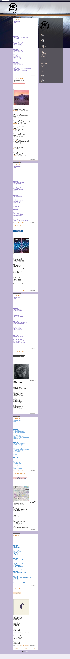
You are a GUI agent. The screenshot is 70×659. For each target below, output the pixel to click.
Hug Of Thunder (15, 110)
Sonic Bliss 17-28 (16, 418)
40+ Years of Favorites (15, 14)
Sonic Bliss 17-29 (16, 295)
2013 (41, 79)
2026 (41, 34)
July (42, 52)
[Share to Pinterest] (34, 159)
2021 (41, 40)
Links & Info (30, 14)
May (42, 69)
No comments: (27, 290)
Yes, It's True (14, 142)
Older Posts (36, 648)
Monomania (14, 153)
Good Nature (14, 155)
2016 (41, 75)
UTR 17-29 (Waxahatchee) (18, 351)
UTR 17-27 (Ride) (16, 588)
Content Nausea (15, 148)
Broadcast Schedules (24, 14)
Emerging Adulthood (15, 134)
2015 (41, 76)
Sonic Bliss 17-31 (16, 19)
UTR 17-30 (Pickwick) (17, 225)
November (43, 47)
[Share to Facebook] (33, 159)
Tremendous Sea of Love (16, 140)
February (43, 72)
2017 (41, 45)
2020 (41, 41)
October (43, 48)
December (43, 46)
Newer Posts (15, 648)
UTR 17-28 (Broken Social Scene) (19, 473)
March (43, 71)
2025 (41, 35)
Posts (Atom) (27, 651)
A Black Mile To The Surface (16, 146)
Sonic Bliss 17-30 (16, 164)
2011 (41, 81)
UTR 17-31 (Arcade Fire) (18, 78)
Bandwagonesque (15, 121)
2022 (41, 39)
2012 (41, 80)
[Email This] (30, 159)
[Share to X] (32, 159)
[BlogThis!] (31, 159)
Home (10, 14)
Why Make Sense (15, 108)
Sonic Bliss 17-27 (16, 535)
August (43, 51)
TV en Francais (15, 127)
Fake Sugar (14, 129)
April (42, 70)
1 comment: (26, 222)
